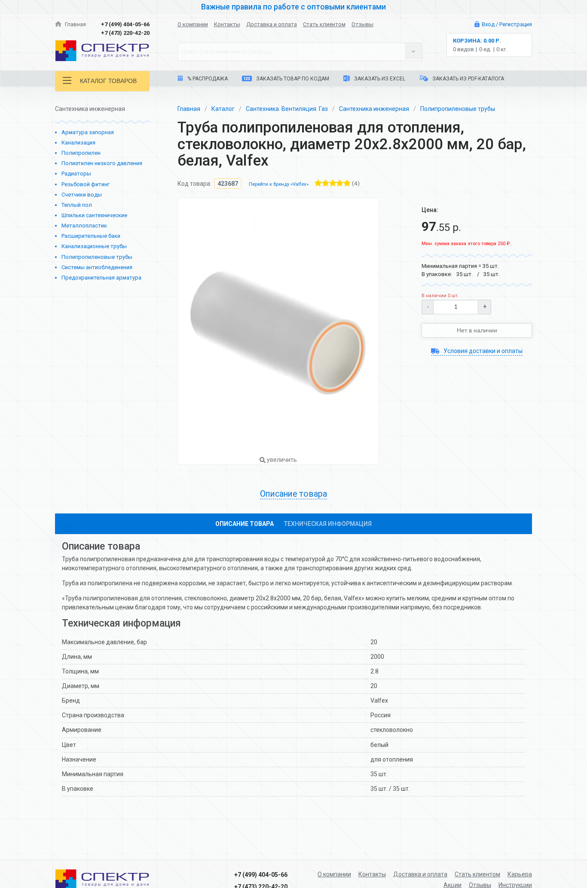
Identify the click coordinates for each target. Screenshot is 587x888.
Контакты (227, 24)
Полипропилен (81, 153)
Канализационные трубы (94, 246)
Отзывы (362, 24)
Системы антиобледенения (96, 267)
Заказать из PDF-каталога (467, 79)
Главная (75, 24)
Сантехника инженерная (374, 108)
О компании (192, 24)
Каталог (223, 108)
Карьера (520, 874)
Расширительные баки (90, 236)
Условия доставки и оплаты (482, 350)
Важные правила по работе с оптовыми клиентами (293, 7)
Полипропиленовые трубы (96, 257)
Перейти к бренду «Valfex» (279, 184)
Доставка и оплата (271, 24)
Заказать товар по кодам (292, 79)
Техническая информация (328, 523)
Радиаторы (76, 173)
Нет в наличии (477, 330)
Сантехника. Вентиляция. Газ (287, 108)
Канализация (78, 142)
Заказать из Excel (379, 79)
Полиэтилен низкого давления (101, 163)
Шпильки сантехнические (94, 215)
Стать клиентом (324, 24)
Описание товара (244, 523)
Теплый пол (76, 205)
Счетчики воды (81, 194)
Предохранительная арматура (101, 277)
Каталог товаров (108, 80)
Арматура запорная (87, 132)
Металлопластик (84, 225)
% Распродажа (207, 79)
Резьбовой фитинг (85, 184)
